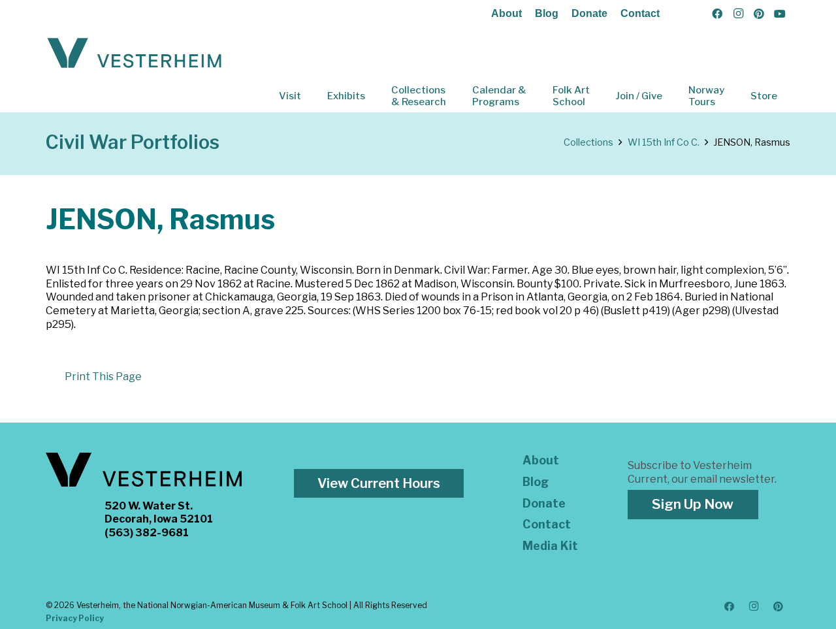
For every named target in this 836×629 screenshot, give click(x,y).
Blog (546, 13)
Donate (589, 13)
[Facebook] (717, 13)
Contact (640, 13)
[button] (310, 96)
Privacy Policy (75, 618)
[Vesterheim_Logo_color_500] (134, 53)
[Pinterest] (758, 13)
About (506, 13)
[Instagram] (738, 13)
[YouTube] (779, 13)
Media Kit (550, 546)
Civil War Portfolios (132, 142)
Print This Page (103, 376)
